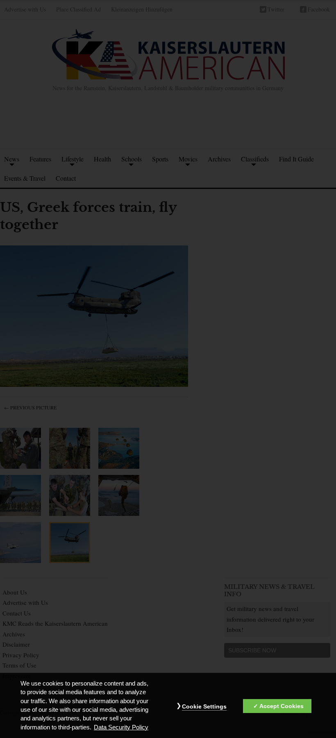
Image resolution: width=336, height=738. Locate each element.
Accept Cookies (281, 706)
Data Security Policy (121, 727)
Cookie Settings (204, 706)
